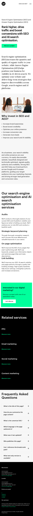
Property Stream (5, 506)
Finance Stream (12, 506)
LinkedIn (3, 497)
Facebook (4, 494)
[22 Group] (3, 4)
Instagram (4, 495)
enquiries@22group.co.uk (7, 472)
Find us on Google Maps (7, 475)
